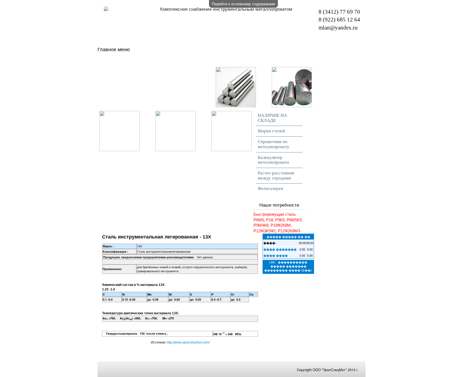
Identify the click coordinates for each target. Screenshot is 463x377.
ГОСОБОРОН (134, 71)
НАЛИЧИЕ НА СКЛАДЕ (202, 61)
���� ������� (280, 249)
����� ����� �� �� (288, 236)
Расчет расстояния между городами (276, 175)
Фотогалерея (270, 188)
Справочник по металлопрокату (273, 144)
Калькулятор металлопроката (273, 160)
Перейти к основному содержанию (243, 3)
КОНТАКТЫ (192, 71)
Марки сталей (271, 130)
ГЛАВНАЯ (129, 61)
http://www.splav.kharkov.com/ (188, 342)
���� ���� (275, 255)
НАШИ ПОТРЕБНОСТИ (296, 61)
